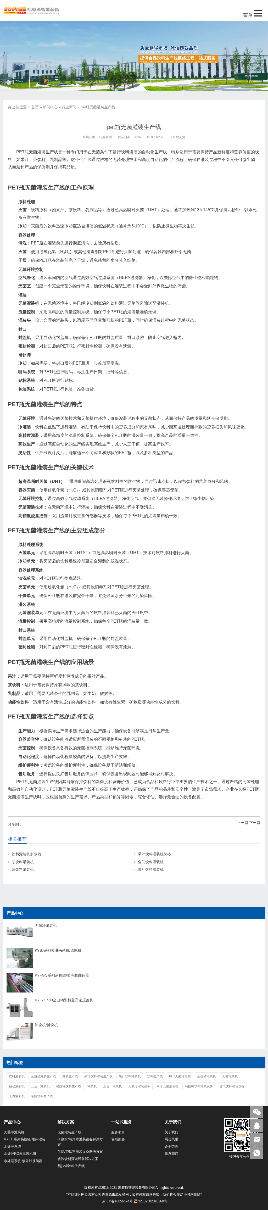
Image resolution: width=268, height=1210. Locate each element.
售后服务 (118, 1139)
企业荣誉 (171, 1146)
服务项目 (118, 1132)
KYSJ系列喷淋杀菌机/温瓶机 (58, 950)
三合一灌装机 (40, 1086)
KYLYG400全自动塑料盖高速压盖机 (64, 1000)
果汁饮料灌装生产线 (98, 1076)
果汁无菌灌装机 (167, 1086)
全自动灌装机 (206, 1076)
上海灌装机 (17, 1096)
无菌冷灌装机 (46, 925)
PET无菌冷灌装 (180, 1076)
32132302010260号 (152, 1201)
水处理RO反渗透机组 (20, 1154)
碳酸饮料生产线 (42, 1096)
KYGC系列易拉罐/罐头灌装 (24, 1139)
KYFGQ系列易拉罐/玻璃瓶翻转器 (62, 975)
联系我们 (171, 1154)
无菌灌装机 (230, 1076)
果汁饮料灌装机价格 (154, 854)
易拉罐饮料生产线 (68, 1086)
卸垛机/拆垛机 (46, 1025)
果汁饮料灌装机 (151, 869)
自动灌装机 (17, 1086)
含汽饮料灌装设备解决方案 (78, 1159)
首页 (35, 107)
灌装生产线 (70, 1076)
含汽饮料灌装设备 (231, 1086)
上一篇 (242, 823)
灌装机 (92, 1086)
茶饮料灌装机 (23, 862)
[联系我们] (256, 1125)
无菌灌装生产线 (69, 1132)
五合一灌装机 (112, 1086)
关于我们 (171, 1132)
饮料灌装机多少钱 (26, 854)
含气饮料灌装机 (151, 862)
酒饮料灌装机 (23, 869)
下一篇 (254, 823)
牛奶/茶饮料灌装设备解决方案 (80, 1151)
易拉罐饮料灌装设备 (199, 1086)
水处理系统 (12, 1146)
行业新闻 (69, 107)
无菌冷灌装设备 (139, 1086)
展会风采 (171, 1139)
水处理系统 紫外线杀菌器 (23, 1161)
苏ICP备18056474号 (117, 1201)
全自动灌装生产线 (43, 1076)
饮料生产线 (155, 1076)
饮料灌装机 (17, 1076)
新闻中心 (50, 107)
